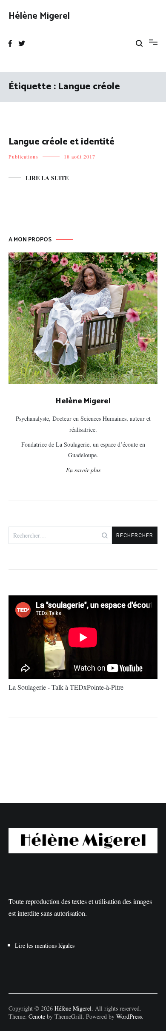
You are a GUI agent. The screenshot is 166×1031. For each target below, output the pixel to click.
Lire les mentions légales (44, 945)
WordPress (129, 1016)
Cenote (37, 1016)
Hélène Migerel (39, 16)
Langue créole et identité (61, 142)
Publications (23, 156)
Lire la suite (47, 177)
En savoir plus (83, 470)
